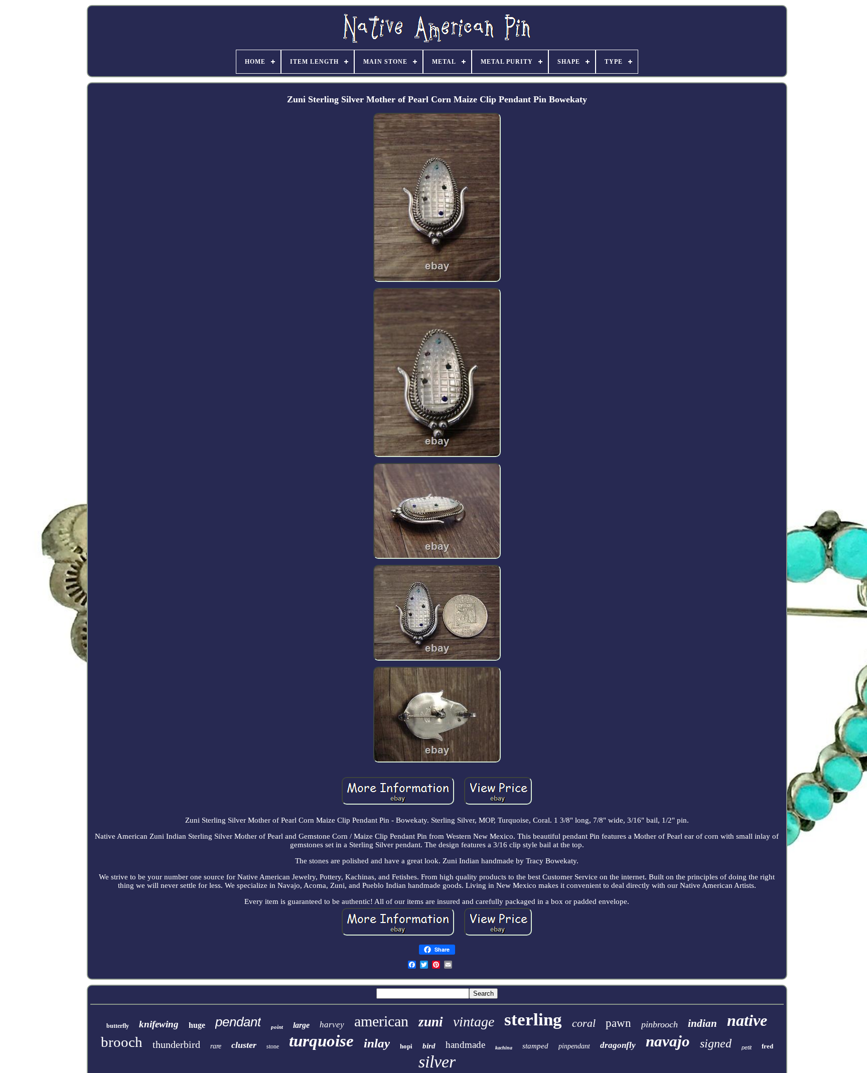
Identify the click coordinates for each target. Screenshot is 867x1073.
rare (215, 1046)
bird (429, 1046)
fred (767, 1046)
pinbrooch (659, 1024)
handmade (465, 1044)
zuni (430, 1021)
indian (702, 1023)
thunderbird (176, 1044)
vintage (473, 1021)
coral (584, 1023)
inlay (377, 1043)
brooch (121, 1042)
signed (716, 1043)
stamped (535, 1046)
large (301, 1025)
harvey (332, 1024)
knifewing (159, 1024)
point (277, 1027)
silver (437, 1061)
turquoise (321, 1041)
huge (197, 1025)
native (747, 1020)
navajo (668, 1041)
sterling (533, 1019)
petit (747, 1047)
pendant (238, 1021)
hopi (406, 1046)
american (381, 1021)
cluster (243, 1045)
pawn (618, 1023)
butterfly (117, 1025)
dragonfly (618, 1045)
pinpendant (574, 1046)
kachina (503, 1047)
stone (272, 1046)
